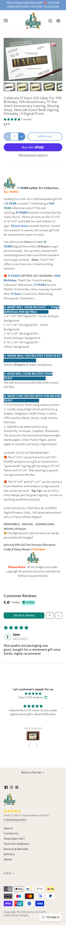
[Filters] (50, 615)
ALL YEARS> (11, 192)
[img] (33, 694)
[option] (9, 86)
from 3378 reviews (31, 697)
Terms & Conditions (16, 844)
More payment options (33, 155)
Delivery (9, 854)
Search (8, 828)
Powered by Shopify (16, 915)
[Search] (50, 21)
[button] (12, 119)
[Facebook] (6, 787)
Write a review (24, 616)
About (8, 859)
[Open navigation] (6, 20)
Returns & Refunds (16, 849)
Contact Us (11, 833)
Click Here (38, 549)
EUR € (7, 873)
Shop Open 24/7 (14, 839)
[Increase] (21, 136)
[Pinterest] (16, 787)
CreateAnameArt (15, 820)
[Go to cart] (58, 21)
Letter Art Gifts (37, 912)
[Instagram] (11, 787)
